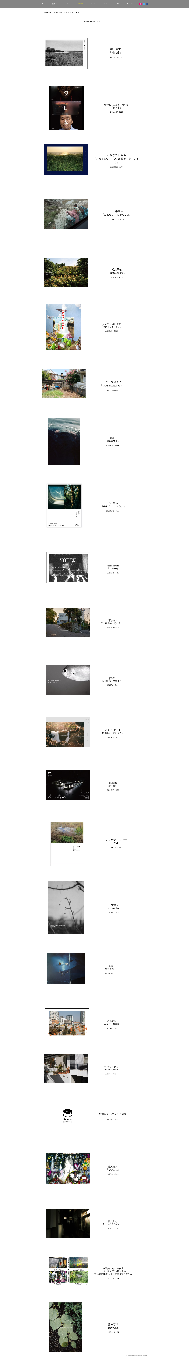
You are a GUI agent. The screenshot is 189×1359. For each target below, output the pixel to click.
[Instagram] (140, 4)
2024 (65, 12)
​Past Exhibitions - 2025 (92, 21)
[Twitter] (144, 4)
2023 (69, 12)
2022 (73, 12)
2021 (77, 12)
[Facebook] (147, 4)
